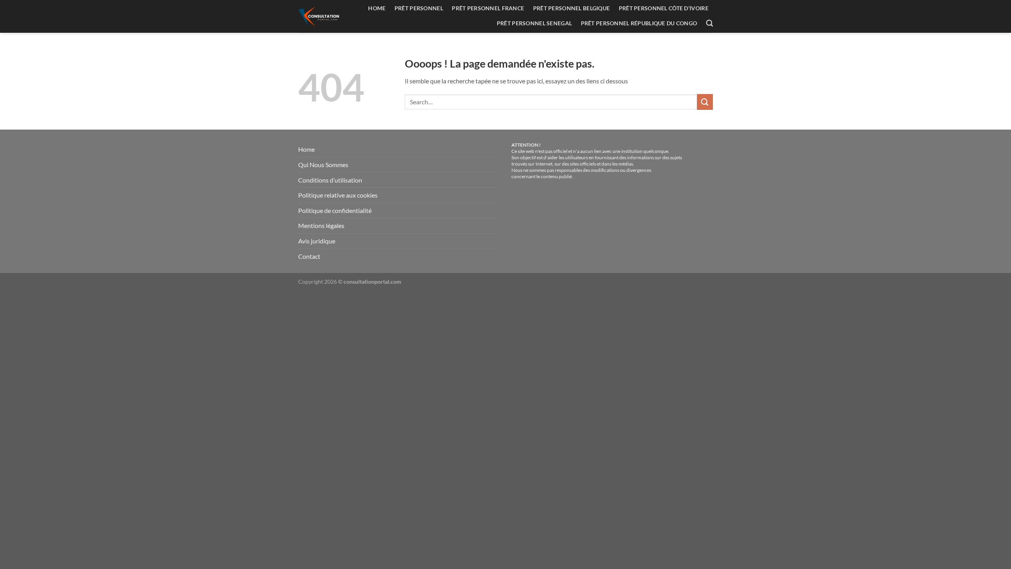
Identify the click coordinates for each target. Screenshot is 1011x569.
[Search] (709, 23)
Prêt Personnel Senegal (534, 23)
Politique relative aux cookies (338, 195)
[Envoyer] (705, 101)
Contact (309, 256)
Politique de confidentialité (335, 210)
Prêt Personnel (419, 8)
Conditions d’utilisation (330, 180)
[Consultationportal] (320, 16)
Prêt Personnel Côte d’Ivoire (663, 8)
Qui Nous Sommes (323, 164)
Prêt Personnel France (488, 8)
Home (376, 8)
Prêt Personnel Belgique (571, 8)
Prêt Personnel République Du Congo (639, 23)
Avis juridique (316, 241)
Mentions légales (321, 225)
